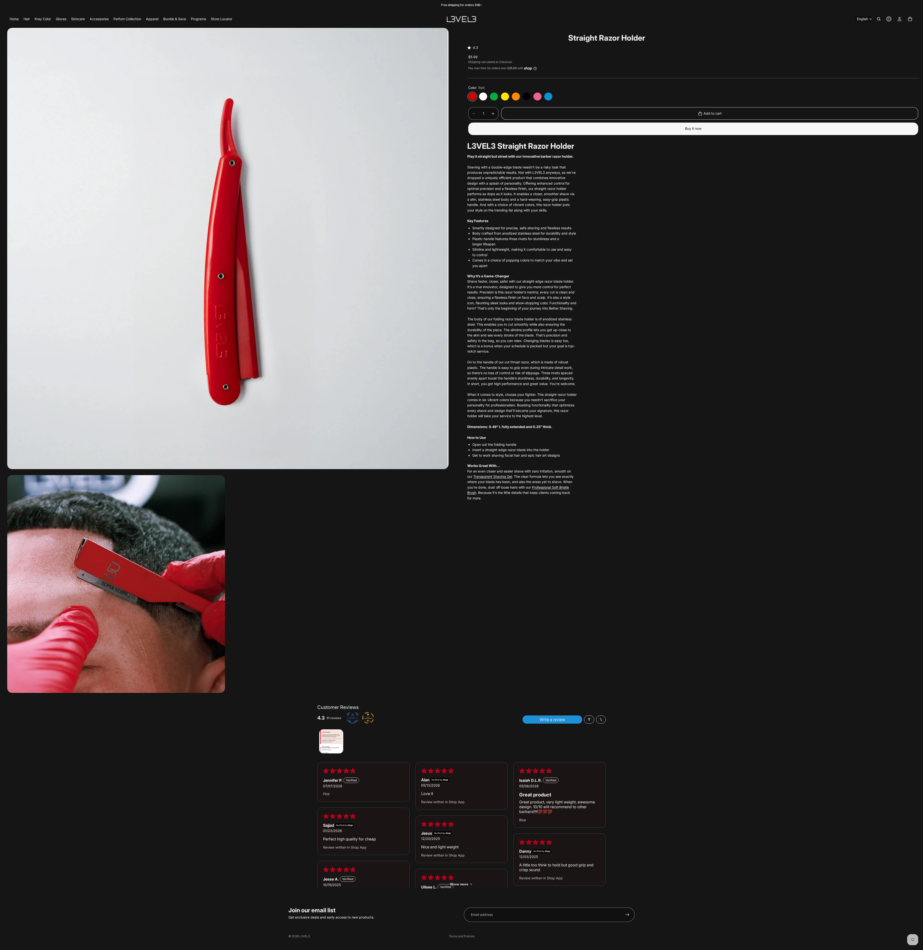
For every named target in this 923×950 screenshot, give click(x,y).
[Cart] (910, 19)
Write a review (552, 719)
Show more (459, 884)
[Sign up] (627, 915)
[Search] (878, 19)
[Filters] (589, 719)
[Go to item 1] (331, 741)
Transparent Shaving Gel (492, 476)
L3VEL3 (304, 936)
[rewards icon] (889, 19)
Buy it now (693, 129)
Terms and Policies (461, 936)
